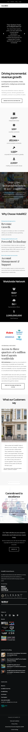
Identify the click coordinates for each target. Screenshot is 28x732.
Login (20, 1)
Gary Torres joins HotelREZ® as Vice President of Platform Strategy (16, 660)
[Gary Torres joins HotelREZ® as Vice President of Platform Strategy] (3, 660)
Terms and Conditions (14, 721)
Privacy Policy (15, 723)
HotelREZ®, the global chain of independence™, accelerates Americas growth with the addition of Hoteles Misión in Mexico (17, 666)
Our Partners (3, 694)
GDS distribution (6, 362)
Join (8, 1)
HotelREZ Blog (4, 691)
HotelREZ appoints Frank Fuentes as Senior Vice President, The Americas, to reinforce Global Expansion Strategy (16, 671)
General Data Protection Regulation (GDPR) (14, 726)
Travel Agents (4, 697)
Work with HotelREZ (5, 700)
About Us (3, 686)
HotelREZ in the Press (5, 689)
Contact (12, 1)
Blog (16, 1)
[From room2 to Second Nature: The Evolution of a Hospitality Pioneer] (3, 655)
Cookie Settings (14, 729)
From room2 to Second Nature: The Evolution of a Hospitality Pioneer (16, 654)
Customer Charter (13, 512)
